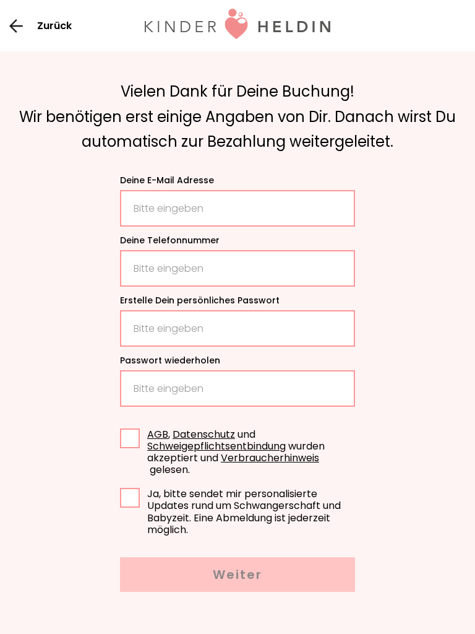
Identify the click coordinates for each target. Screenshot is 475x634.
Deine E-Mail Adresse (167, 181)
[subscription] (130, 498)
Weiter (237, 574)
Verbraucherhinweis (270, 458)
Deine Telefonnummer (170, 241)
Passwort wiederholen (170, 361)
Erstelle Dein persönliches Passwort (200, 301)
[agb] (130, 438)
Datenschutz (204, 434)
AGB (157, 434)
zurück (54, 26)
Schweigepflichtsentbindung (216, 446)
